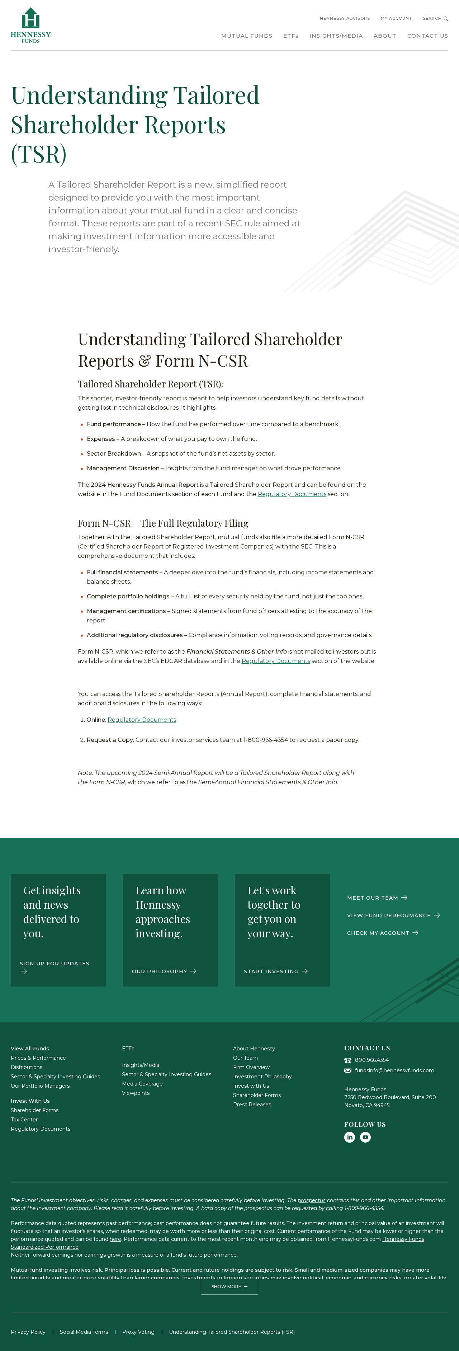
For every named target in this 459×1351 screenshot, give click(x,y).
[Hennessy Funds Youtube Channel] (365, 1137)
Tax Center (24, 1119)
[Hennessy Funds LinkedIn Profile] (349, 1137)
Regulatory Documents (292, 494)
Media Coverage (142, 1084)
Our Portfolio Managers (40, 1086)
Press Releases (252, 1104)
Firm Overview (251, 1067)
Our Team (245, 1058)
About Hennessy (254, 1048)
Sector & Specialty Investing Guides (55, 1076)
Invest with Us (251, 1086)
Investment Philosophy (262, 1076)
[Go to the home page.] (31, 25)
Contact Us (367, 1048)
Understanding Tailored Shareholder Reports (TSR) (232, 1332)
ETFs (128, 1048)
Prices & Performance (38, 1058)
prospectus (312, 1200)
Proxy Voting (138, 1332)
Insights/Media (140, 1065)
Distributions (26, 1067)
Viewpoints (136, 1093)
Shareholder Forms (34, 1110)
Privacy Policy (28, 1332)
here (115, 1239)
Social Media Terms (84, 1332)
